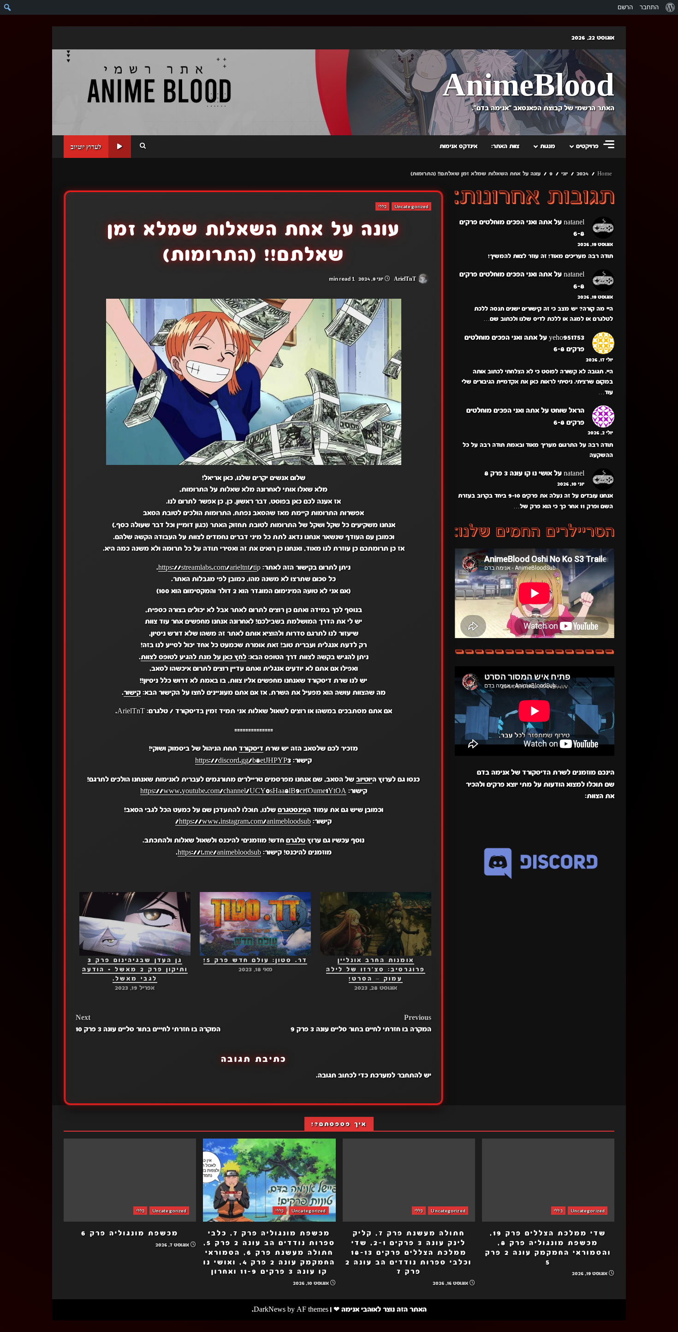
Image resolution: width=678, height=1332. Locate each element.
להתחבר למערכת (396, 1075)
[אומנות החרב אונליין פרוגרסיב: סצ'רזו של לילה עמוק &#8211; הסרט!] (375, 924)
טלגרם (295, 840)
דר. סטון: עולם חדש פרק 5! (255, 960)
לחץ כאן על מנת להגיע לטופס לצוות (193, 657)
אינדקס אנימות (458, 146)
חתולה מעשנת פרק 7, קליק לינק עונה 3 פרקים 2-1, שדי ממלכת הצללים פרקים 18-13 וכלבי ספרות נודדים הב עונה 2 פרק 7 (409, 1180)
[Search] (143, 146)
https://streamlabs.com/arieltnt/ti (207, 567)
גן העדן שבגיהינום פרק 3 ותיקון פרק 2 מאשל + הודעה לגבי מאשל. (135, 969)
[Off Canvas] (608, 144)
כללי (382, 206)
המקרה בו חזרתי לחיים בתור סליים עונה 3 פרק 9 (361, 1023)
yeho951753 (566, 337)
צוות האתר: (505, 146)
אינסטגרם (292, 810)
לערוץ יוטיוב (86, 147)
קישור (132, 692)
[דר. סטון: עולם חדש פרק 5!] (255, 924)
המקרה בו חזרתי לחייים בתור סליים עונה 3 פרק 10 (148, 1023)
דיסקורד (251, 748)
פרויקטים (587, 146)
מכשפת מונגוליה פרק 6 (130, 1180)
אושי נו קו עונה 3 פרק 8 (518, 473)
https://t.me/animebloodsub (219, 852)
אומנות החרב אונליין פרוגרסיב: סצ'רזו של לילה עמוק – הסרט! (375, 969)
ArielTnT (405, 279)
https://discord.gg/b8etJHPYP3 (243, 760)
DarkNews (269, 1309)
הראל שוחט (567, 411)
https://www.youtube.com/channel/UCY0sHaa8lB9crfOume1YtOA (243, 791)
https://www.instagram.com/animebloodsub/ (243, 821)
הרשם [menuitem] (625, 7)
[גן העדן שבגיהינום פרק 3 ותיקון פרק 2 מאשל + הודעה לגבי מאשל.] (134, 924)
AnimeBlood (528, 86)
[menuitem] (670, 7)
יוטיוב (364, 779)
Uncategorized (411, 206)
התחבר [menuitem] (649, 7)
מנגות (547, 146)
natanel (574, 222)
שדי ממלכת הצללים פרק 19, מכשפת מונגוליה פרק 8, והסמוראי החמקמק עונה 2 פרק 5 (548, 1180)
